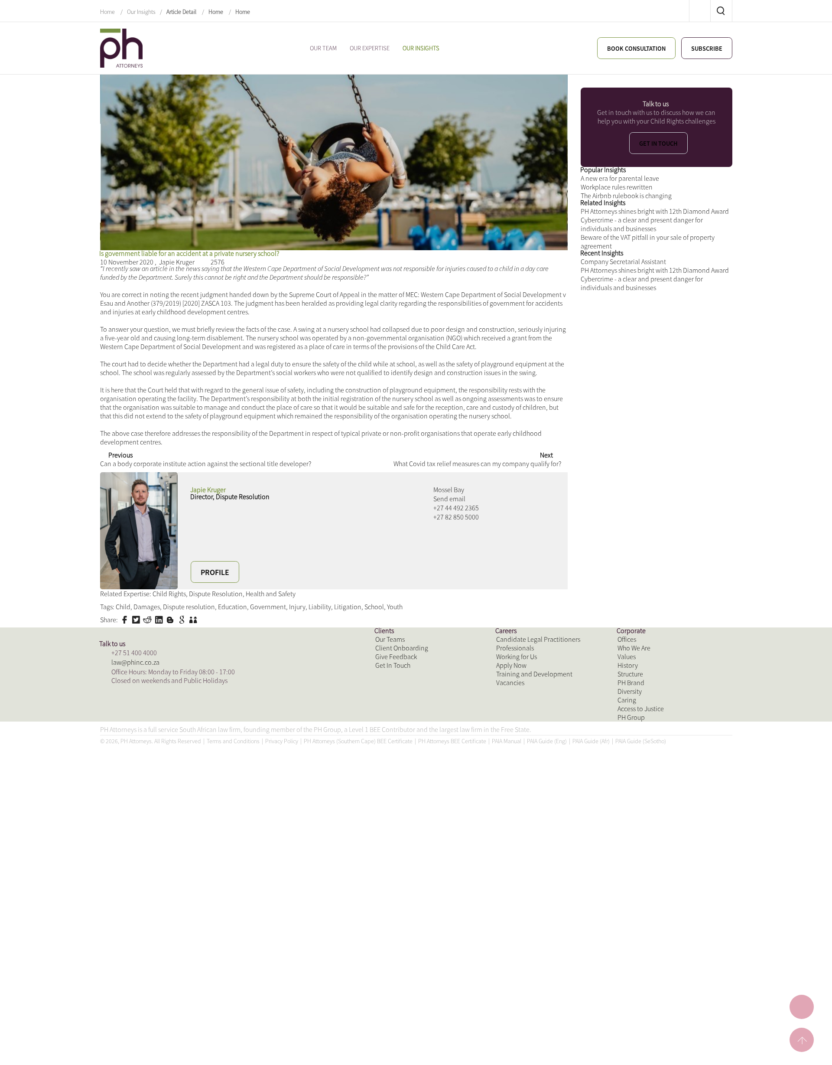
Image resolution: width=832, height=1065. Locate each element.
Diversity (631, 940)
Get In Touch (395, 897)
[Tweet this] (139, 795)
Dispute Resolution (231, 763)
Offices (628, 854)
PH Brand (633, 926)
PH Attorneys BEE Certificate (452, 1049)
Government (290, 778)
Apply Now (513, 897)
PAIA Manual (506, 1049)
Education (250, 778)
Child (126, 778)
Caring (628, 955)
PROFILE (215, 724)
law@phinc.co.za (138, 896)
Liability (349, 778)
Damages (153, 778)
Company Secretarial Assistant (629, 429)
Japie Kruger (188, 313)
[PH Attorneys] (121, 47)
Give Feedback (398, 883)
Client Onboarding (405, 869)
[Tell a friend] (197, 795)
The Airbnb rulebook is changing (633, 295)
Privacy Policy (281, 1049)
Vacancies (512, 926)
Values (628, 883)
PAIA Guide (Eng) (547, 1049)
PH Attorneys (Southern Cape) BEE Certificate (358, 1049)
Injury (324, 778)
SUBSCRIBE (704, 48)
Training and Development (539, 912)
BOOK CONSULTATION (628, 48)
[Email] (606, 100)
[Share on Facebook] (128, 795)
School (410, 778)
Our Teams (392, 854)
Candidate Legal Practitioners (543, 854)
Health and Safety (294, 763)
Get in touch (658, 209)
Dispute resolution (201, 778)
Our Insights (141, 11)
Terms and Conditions (233, 1049)
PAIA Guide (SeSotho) (640, 1049)
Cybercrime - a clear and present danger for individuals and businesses (651, 362)
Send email (451, 655)
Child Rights (178, 763)
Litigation (380, 778)
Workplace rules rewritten (622, 280)
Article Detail (181, 11)
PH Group (633, 983)
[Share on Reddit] (151, 795)
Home (108, 11)
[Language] (627, 100)
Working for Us (519, 883)
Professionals (517, 869)
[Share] (669, 100)
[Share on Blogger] (174, 795)
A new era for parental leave (625, 266)
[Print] (648, 100)
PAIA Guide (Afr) (591, 1049)
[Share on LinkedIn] (162, 795)
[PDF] (586, 100)
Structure (633, 912)
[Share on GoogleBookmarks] (185, 795)
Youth (433, 778)
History (629, 897)
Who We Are (637, 869)
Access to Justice (644, 969)
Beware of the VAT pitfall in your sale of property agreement (643, 386)
